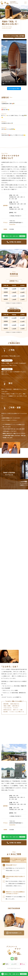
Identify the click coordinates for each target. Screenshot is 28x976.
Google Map (12, 224)
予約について (5, 860)
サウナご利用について (14, 860)
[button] (1, 257)
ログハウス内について (22, 860)
